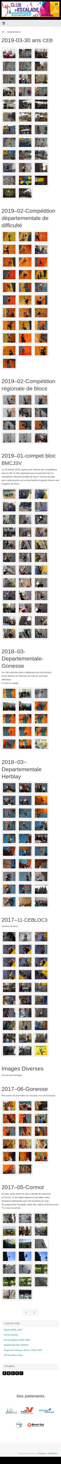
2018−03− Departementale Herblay (22, 769)
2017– (25, 920)
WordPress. (53, 1453)
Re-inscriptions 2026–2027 (17, 1340)
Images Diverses (22, 1068)
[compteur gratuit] (12, 1374)
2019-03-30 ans (27, 40)
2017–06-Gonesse (25, 1089)
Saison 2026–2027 (13, 1330)
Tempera (42, 1453)
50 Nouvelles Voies (13, 1355)
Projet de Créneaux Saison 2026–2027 (23, 1350)
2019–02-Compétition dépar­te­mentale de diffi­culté (28, 218)
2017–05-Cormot (23, 1187)
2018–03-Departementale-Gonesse (22, 658)
